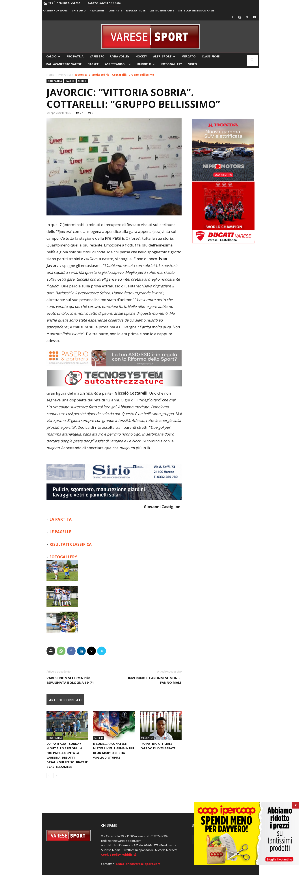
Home (50, 75)
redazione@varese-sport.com (138, 864)
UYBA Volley (119, 56)
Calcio (51, 56)
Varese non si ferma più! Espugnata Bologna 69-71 (70, 680)
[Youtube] (254, 17)
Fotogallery (171, 64)
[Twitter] (247, 17)
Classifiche (210, 56)
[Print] (50, 651)
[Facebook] (232, 17)
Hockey (141, 56)
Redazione (97, 10)
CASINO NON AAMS (55, 10)
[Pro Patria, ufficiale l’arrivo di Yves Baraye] (161, 725)
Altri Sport (162, 56)
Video (192, 64)
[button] (252, 61)
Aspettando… (116, 64)
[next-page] (56, 775)
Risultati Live (135, 10)
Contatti (115, 10)
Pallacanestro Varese (64, 64)
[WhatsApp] (61, 651)
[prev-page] (49, 775)
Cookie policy (111, 855)
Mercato (189, 56)
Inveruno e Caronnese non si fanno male (155, 680)
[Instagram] (240, 17)
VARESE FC (97, 56)
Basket (93, 64)
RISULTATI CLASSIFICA (70, 544)
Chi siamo (78, 10)
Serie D (82, 81)
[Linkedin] (81, 651)
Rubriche (144, 64)
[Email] (91, 651)
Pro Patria (75, 56)
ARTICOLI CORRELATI (65, 700)
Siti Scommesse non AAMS (196, 10)
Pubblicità (129, 855)
